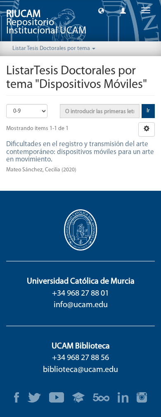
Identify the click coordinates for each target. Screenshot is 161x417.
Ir (148, 111)
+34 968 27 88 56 (80, 358)
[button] (101, 10)
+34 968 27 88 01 (80, 293)
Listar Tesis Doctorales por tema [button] (51, 48)
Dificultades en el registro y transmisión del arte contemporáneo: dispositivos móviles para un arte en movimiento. (80, 152)
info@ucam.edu (81, 305)
